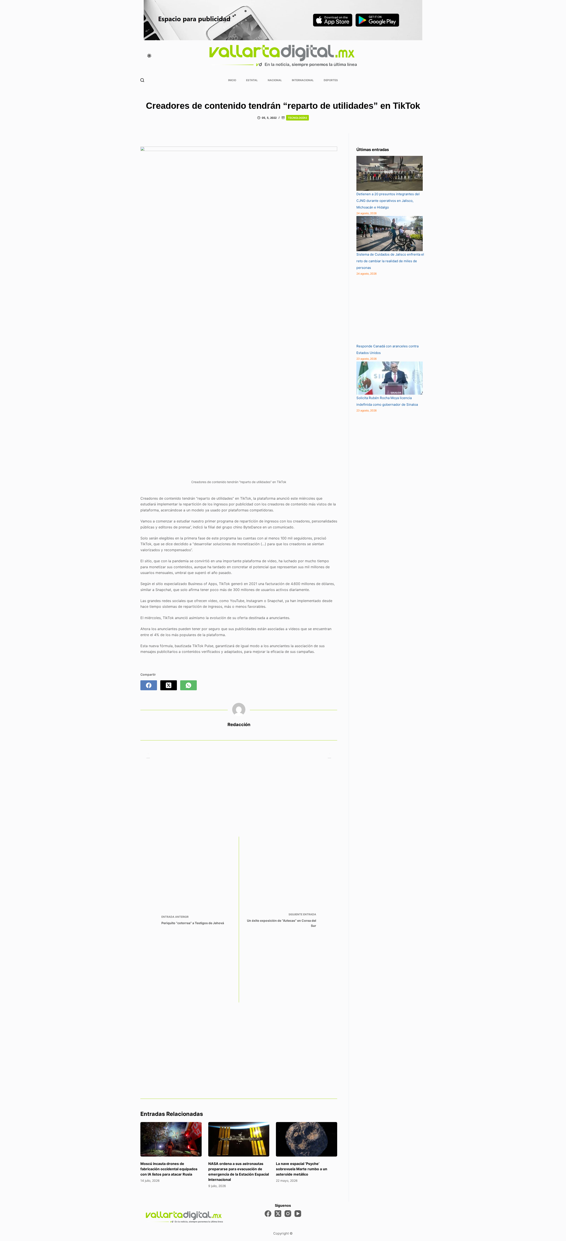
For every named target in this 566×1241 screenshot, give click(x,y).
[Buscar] (142, 80)
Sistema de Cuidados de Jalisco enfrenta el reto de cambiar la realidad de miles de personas (390, 261)
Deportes (331, 80)
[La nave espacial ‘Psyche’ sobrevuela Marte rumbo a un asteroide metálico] (306, 1139)
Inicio (232, 80)
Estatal (252, 80)
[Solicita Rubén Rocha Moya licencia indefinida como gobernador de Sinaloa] (389, 378)
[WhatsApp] (188, 685)
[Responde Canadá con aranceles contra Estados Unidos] (389, 310)
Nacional (275, 80)
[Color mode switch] (149, 56)
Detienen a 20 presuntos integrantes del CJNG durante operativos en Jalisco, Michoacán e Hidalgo (388, 200)
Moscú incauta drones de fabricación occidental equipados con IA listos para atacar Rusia (168, 1168)
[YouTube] (297, 1213)
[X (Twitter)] (168, 685)
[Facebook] (148, 685)
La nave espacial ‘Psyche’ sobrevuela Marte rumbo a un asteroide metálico (301, 1168)
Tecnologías (297, 117)
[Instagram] (288, 1213)
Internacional (303, 80)
